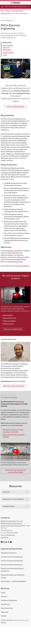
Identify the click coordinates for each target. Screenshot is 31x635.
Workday (4, 616)
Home (2, 11)
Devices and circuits (9, 318)
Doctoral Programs (6, 13)
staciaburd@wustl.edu (15, 261)
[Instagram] (8, 542)
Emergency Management (9, 600)
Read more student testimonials (13, 386)
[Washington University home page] (15, 2)
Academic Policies (9, 506)
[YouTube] (11, 542)
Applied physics (8, 315)
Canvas (3, 592)
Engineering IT (5, 604)
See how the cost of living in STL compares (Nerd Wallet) (15, 471)
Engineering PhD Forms (8, 54)
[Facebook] (2, 542)
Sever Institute (6, 581)
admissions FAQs (22, 257)
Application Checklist (14, 251)
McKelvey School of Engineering (11, 523)
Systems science (8, 324)
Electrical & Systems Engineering (15, 6)
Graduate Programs (17, 11)
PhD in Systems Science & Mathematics (8, 48)
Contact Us (6, 492)
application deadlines (22, 266)
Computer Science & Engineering (12, 557)
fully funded (20, 402)
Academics (8, 11)
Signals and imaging (9, 321)
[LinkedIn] (6, 542)
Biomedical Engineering (8, 553)
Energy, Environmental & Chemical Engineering (12, 570)
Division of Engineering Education (12, 560)
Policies (3, 622)
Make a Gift (4, 612)
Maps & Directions (7, 608)
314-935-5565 (10, 535)
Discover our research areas (13, 329)
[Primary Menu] (2, 6)
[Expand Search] (28, 6)
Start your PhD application (15, 106)
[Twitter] (4, 542)
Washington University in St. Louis (12, 521)
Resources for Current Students (13, 499)
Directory (4, 596)
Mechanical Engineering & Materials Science (13, 576)
